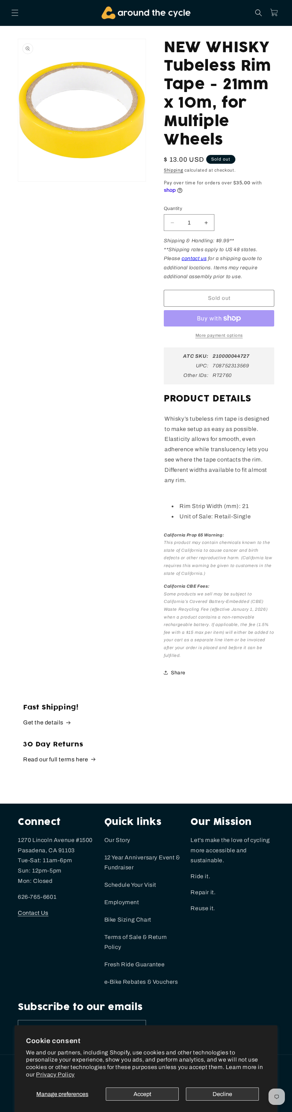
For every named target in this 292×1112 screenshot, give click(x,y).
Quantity (173, 208)
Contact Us (33, 913)
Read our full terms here (55, 759)
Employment (121, 902)
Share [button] (178, 672)
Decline (222, 1094)
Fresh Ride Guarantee (134, 964)
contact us (194, 258)
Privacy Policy (55, 1074)
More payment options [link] (219, 335)
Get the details (43, 722)
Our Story (117, 840)
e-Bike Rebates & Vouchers (141, 982)
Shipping (173, 170)
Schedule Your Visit (130, 885)
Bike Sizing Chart (127, 920)
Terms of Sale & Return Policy (135, 942)
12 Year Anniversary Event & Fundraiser (142, 862)
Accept (142, 1094)
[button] (15, 13)
